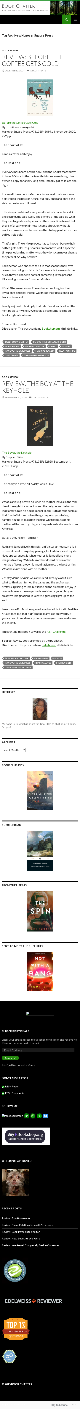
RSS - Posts (12, 1086)
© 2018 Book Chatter (16, 658)
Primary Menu (75, 19)
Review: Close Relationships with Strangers (27, 1225)
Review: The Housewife (16, 1218)
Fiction (66, 346)
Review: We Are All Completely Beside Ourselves (30, 1245)
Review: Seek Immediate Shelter (21, 1231)
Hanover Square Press (17, 351)
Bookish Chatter (34, 346)
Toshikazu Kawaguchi (36, 355)
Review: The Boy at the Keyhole (37, 387)
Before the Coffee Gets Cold (20, 122)
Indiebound (49, 645)
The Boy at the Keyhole (16, 452)
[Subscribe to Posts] (3, 1086)
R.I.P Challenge (56, 631)
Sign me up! (10, 1058)
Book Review (10, 50)
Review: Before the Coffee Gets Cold (32, 60)
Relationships (67, 351)
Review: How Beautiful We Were (21, 1238)
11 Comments (40, 397)
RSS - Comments (15, 1093)
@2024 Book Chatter (16, 342)
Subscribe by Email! (15, 1031)
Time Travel (11, 355)
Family (53, 346)
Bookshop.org (51, 328)
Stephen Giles (63, 663)
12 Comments (38, 70)
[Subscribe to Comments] (3, 1093)
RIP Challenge (43, 663)
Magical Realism (45, 351)
